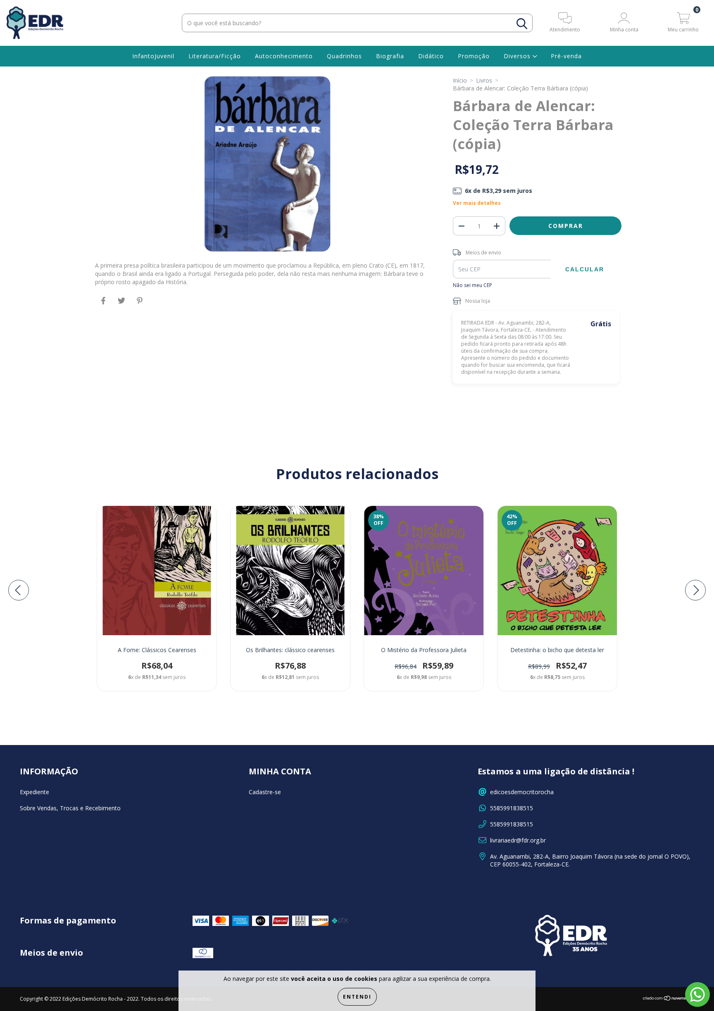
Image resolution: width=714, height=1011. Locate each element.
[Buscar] (521, 23)
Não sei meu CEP (472, 285)
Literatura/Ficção (214, 56)
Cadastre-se (265, 792)
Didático (431, 56)
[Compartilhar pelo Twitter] (122, 304)
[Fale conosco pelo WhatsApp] (697, 994)
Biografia (390, 56)
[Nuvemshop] (668, 999)
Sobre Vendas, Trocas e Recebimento (70, 808)
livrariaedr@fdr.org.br (518, 840)
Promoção (474, 56)
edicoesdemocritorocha (522, 792)
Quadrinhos (344, 56)
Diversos (518, 56)
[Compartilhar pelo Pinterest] (139, 304)
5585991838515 (511, 808)
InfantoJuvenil (153, 56)
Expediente (34, 792)
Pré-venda (566, 56)
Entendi (357, 996)
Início (460, 80)
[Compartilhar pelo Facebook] (104, 304)
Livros (484, 80)
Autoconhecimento (284, 56)
